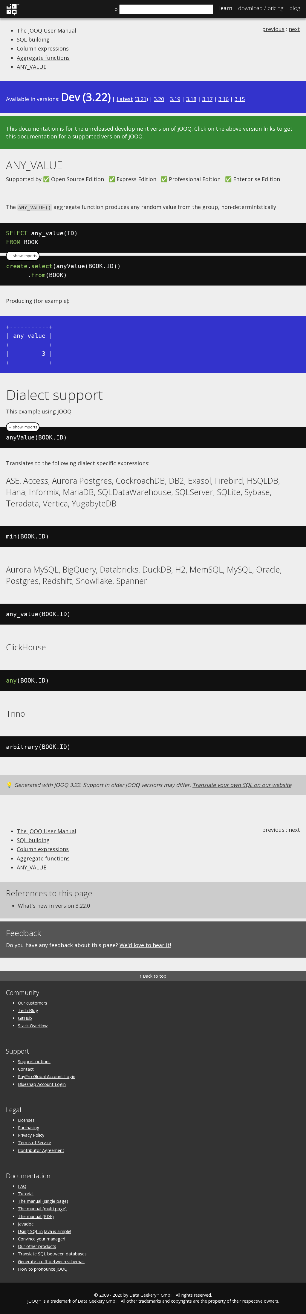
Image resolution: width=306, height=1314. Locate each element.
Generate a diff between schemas (51, 1261)
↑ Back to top (153, 976)
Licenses (26, 1120)
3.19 (175, 99)
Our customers (32, 1003)
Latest (125, 99)
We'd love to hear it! (145, 945)
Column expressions (43, 48)
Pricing (260, 8)
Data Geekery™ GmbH (151, 1295)
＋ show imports (22, 255)
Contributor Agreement (41, 1150)
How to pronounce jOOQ (43, 1269)
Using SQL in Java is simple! (44, 1231)
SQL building (33, 39)
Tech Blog (28, 1010)
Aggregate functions (43, 57)
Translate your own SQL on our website (241, 784)
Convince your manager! (41, 1239)
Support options (34, 1061)
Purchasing (28, 1127)
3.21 (141, 99)
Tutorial (25, 1194)
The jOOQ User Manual (46, 30)
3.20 (159, 99)
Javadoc (25, 1224)
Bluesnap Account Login (42, 1084)
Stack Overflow (33, 1025)
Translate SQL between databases (52, 1254)
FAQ (22, 1186)
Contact (26, 1069)
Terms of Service (34, 1142)
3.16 (223, 99)
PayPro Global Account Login (46, 1076)
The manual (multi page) (42, 1208)
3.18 (191, 99)
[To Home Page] (12, 14)
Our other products (37, 1246)
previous (273, 29)
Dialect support (54, 394)
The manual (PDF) (36, 1216)
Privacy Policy (31, 1135)
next (294, 29)
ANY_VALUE (31, 66)
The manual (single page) (43, 1201)
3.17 (207, 99)
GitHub (25, 1018)
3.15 (240, 99)
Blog (294, 8)
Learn (225, 8)
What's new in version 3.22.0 (54, 905)
